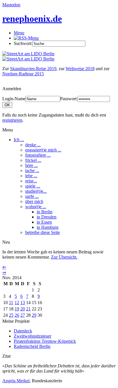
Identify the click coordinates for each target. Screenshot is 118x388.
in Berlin (44, 211)
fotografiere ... (38, 155)
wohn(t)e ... (35, 206)
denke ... (33, 144)
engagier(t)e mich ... (43, 149)
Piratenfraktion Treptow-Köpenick (45, 341)
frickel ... (33, 160)
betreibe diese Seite (42, 232)
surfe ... (32, 196)
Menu (19, 32)
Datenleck (23, 330)
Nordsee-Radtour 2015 (23, 73)
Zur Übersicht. (64, 257)
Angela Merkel (16, 380)
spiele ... (32, 186)
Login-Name (13, 98)
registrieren (12, 120)
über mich (34, 201)
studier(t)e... (36, 191)
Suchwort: (23, 43)
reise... (31, 180)
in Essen (44, 222)
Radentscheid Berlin (32, 346)
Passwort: (69, 98)
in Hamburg (47, 227)
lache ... (32, 170)
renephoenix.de (32, 18)
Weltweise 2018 (80, 68)
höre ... (31, 165)
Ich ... (19, 139)
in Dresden (46, 216)
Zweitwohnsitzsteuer (32, 336)
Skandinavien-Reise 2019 (33, 68)
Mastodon (11, 4)
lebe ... (31, 175)
